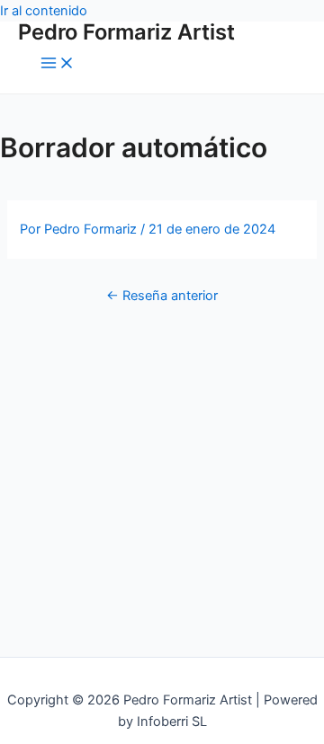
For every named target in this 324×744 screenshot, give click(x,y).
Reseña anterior (162, 296)
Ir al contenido (43, 11)
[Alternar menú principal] (57, 64)
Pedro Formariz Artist (126, 32)
